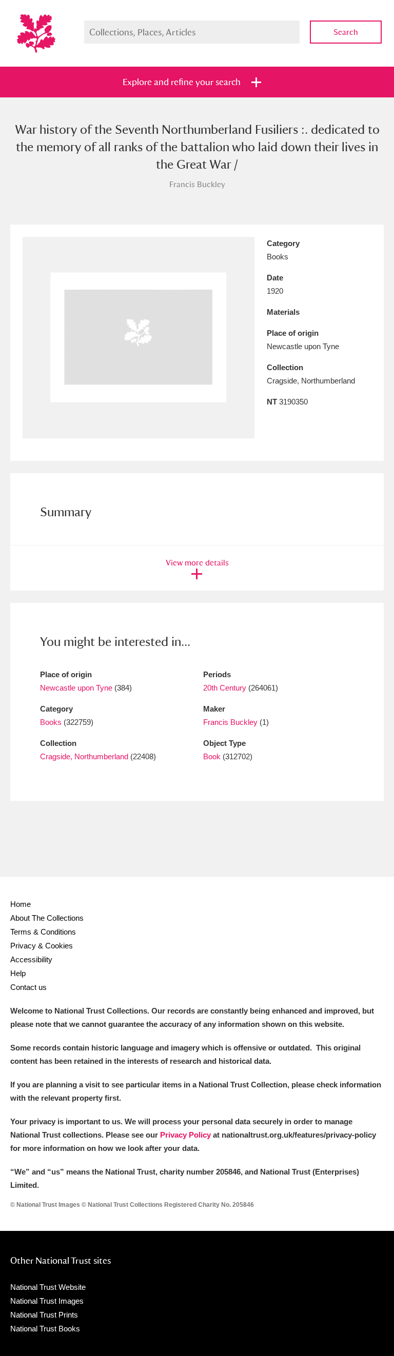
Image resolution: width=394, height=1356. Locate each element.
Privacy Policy (185, 1134)
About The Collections (47, 918)
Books (51, 722)
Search (345, 32)
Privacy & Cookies (41, 945)
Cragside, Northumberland (84, 756)
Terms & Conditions (43, 931)
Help (18, 973)
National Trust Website (48, 1287)
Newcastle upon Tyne (76, 687)
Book (212, 756)
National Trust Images (47, 1301)
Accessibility (31, 959)
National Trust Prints (44, 1314)
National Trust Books (45, 1328)
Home (20, 904)
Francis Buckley (230, 722)
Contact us (28, 987)
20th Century (224, 687)
